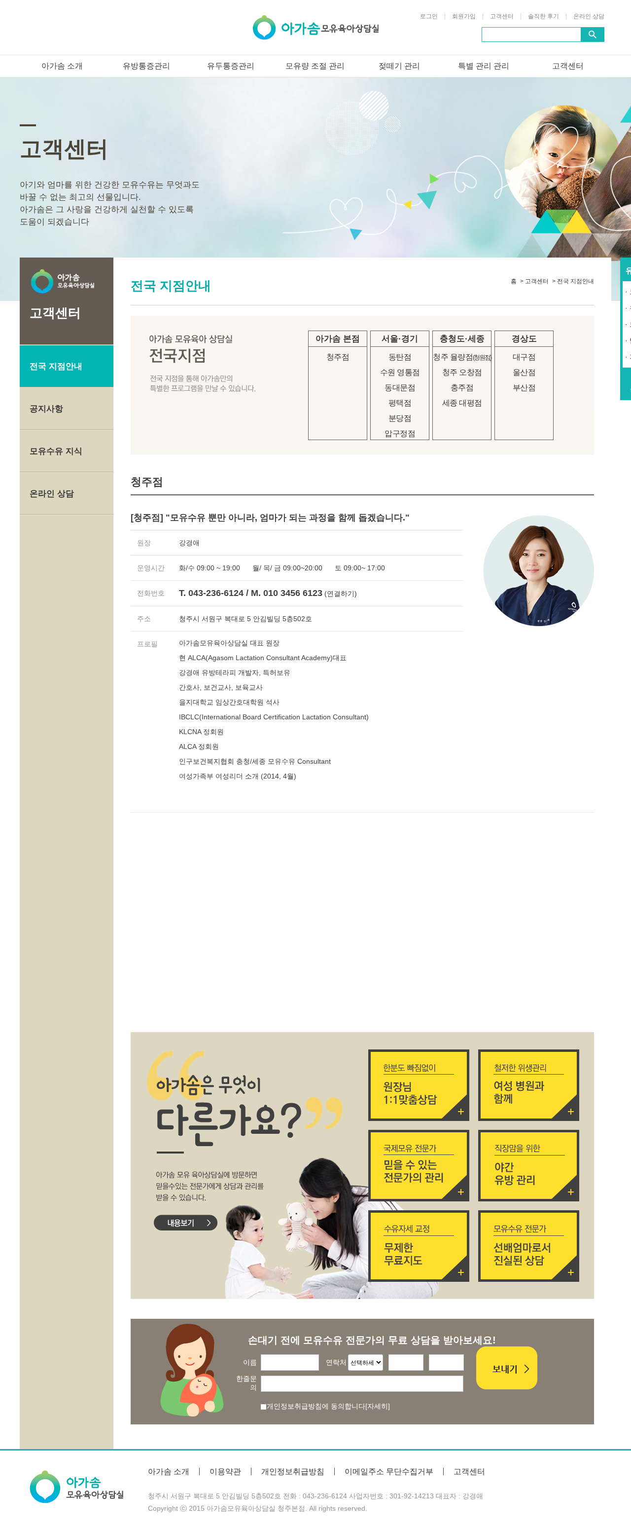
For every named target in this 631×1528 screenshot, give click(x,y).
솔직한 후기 (543, 16)
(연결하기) (340, 593)
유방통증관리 (146, 66)
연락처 (336, 1362)
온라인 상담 (588, 16)
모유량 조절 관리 (315, 66)
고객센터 (502, 16)
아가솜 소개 (62, 66)
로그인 (429, 16)
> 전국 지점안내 (573, 281)
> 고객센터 (534, 281)
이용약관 (225, 1471)
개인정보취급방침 (292, 1471)
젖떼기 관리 (399, 66)
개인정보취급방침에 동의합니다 (316, 1406)
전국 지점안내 (56, 366)
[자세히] (377, 1406)
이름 (250, 1362)
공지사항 (46, 408)
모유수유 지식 (56, 451)
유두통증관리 (230, 66)
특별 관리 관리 (483, 66)
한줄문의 (246, 1383)
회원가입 (464, 16)
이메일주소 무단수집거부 (389, 1471)
